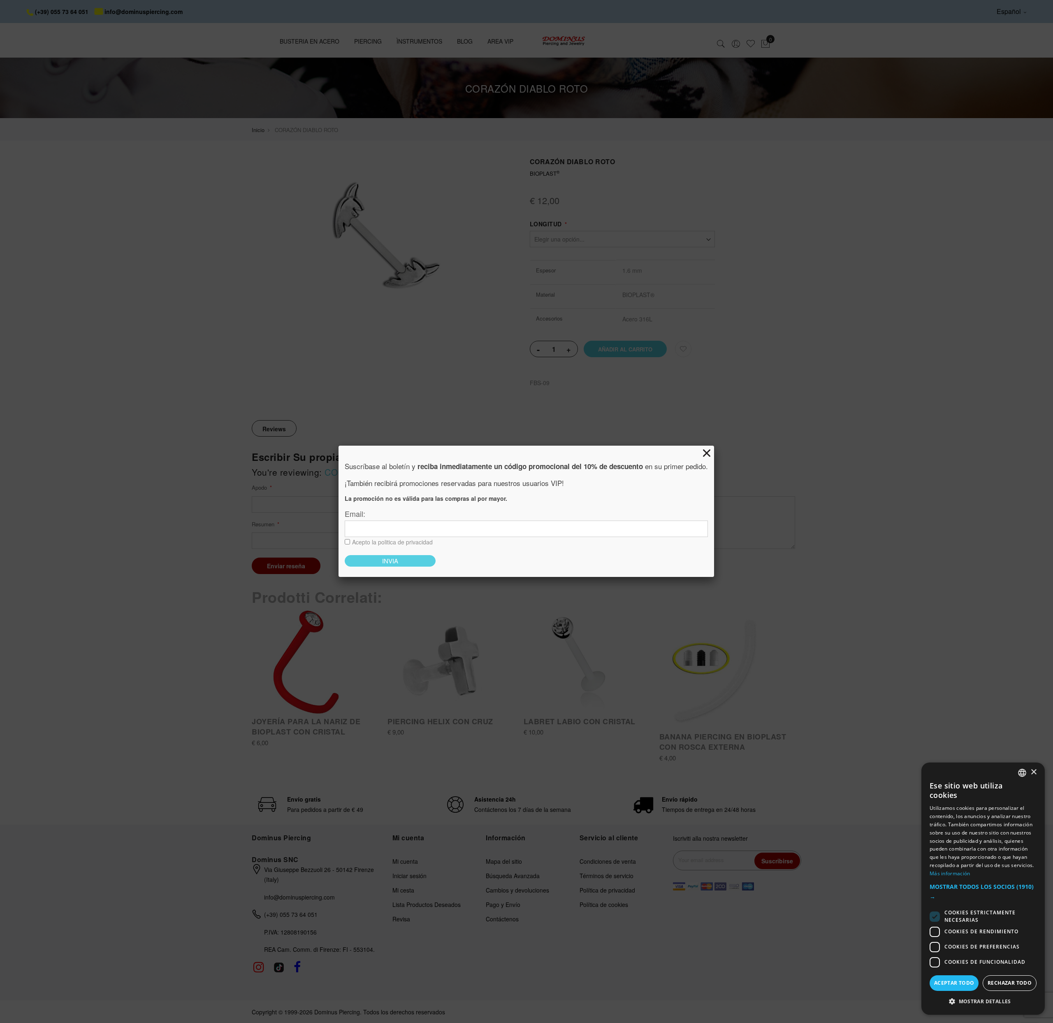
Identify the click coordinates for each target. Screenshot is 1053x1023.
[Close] (706, 453)
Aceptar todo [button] (954, 982)
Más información (950, 873)
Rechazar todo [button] (1010, 982)
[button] (983, 892)
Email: (355, 513)
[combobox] (1022, 773)
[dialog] (983, 889)
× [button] (1033, 772)
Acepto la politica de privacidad (392, 542)
